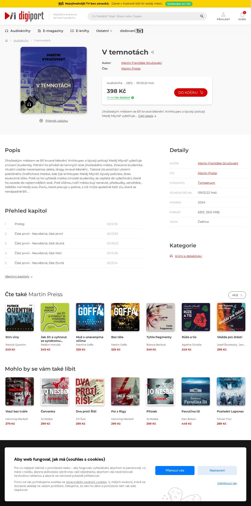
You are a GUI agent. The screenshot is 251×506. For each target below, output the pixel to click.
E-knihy (82, 31)
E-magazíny (53, 31)
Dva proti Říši (86, 411)
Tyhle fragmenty (159, 337)
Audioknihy (20, 31)
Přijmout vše (175, 470)
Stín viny (12, 337)
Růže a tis (189, 337)
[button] (53, 121)
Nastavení (217, 470)
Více (235, 295)
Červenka (48, 411)
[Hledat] (203, 16)
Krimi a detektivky (188, 256)
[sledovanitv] (131, 31)
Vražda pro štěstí (229, 337)
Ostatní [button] (102, 31)
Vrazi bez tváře (16, 411)
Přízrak (151, 411)
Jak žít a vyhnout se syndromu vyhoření (54, 340)
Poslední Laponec (230, 411)
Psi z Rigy (118, 411)
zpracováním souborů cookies (86, 482)
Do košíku (188, 93)
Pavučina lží (191, 411)
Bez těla (117, 337)
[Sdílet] (153, 52)
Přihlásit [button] (223, 19)
